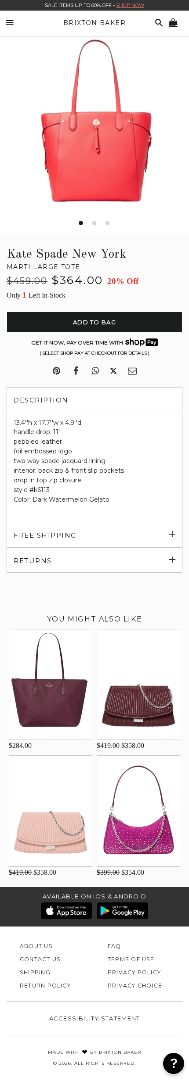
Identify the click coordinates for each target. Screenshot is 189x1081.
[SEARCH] (157, 23)
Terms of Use (131, 959)
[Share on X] (113, 371)
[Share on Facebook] (76, 371)
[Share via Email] (132, 371)
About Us (36, 946)
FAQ (114, 946)
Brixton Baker (94, 23)
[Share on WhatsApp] (95, 371)
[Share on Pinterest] (56, 371)
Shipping (35, 972)
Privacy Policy (134, 972)
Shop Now (130, 5)
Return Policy (45, 985)
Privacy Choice (135, 985)
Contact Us (40, 959)
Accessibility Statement (94, 1018)
